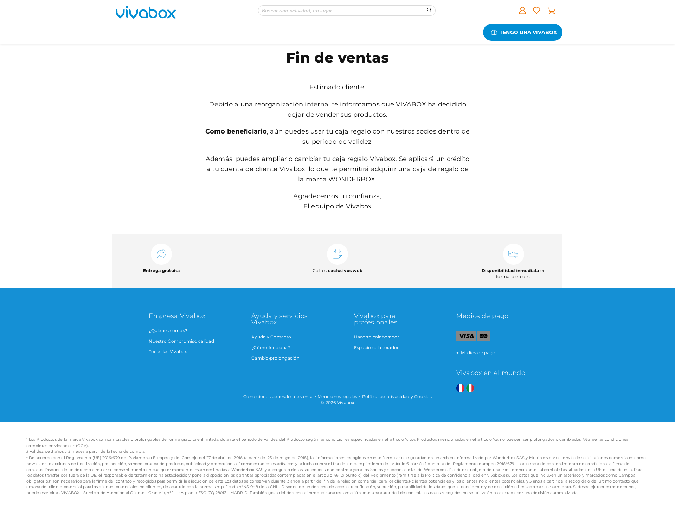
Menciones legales (337, 396)
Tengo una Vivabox (528, 32)
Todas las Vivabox (168, 351)
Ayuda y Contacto (271, 336)
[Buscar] (429, 10)
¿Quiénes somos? (168, 330)
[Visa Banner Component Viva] (466, 339)
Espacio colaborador (376, 347)
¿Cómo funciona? (270, 347)
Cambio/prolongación (275, 358)
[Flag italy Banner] (470, 388)
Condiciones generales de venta (278, 396)
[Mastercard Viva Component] (483, 339)
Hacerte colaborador (376, 336)
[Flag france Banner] (460, 388)
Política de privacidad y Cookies (397, 396)
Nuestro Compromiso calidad (181, 341)
